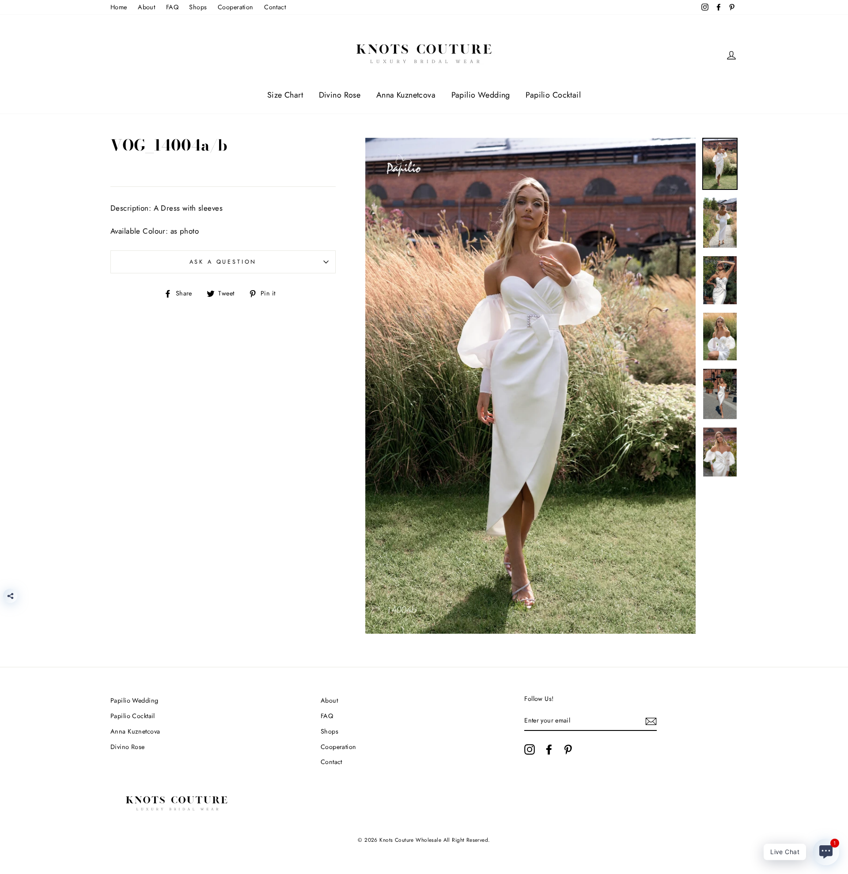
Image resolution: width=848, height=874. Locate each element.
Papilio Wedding (480, 95)
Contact (275, 7)
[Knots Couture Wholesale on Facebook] (549, 749)
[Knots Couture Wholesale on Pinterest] (568, 749)
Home (118, 7)
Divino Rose (340, 95)
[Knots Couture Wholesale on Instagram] (529, 749)
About (146, 7)
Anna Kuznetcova (405, 95)
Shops (198, 7)
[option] (530, 386)
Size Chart (285, 95)
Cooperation (236, 7)
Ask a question (223, 261)
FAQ (172, 7)
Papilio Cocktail (553, 95)
